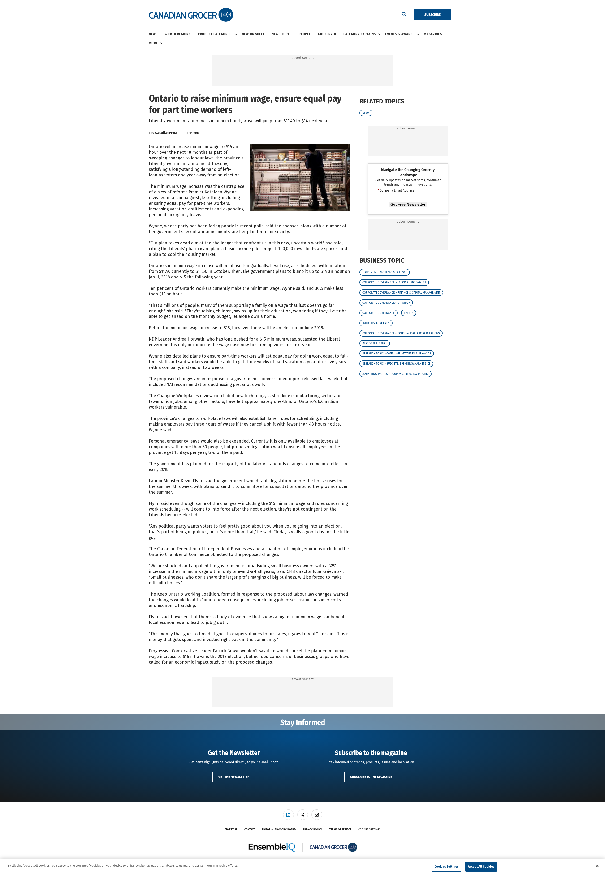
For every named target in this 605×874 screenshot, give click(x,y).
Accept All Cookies (481, 866)
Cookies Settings (369, 829)
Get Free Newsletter (407, 204)
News (366, 113)
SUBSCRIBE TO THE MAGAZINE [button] (371, 777)
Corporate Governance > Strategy (386, 302)
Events (408, 313)
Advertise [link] (231, 829)
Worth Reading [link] (178, 34)
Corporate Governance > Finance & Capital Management (401, 292)
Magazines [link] (433, 34)
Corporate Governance (378, 313)
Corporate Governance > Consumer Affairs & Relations (401, 333)
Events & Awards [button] (400, 34)
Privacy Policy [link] (312, 829)
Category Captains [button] (359, 34)
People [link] (305, 34)
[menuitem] (157, 34)
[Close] (597, 866)
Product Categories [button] (215, 34)
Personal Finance (374, 343)
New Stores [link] (282, 34)
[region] (302, 866)
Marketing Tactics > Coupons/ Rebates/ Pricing (395, 373)
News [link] (153, 34)
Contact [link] (249, 829)
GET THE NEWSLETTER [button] (233, 777)
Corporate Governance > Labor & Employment (394, 282)
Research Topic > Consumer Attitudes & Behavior (396, 353)
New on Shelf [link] (253, 34)
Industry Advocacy (376, 323)
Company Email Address (396, 191)
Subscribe (432, 15)
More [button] (153, 43)
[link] (288, 814)
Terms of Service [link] (340, 829)
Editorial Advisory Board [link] (279, 829)
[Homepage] (191, 15)
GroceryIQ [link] (327, 34)
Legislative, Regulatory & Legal (384, 272)
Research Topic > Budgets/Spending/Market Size (396, 363)
